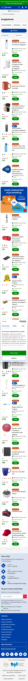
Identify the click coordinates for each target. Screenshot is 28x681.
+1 (2, 94)
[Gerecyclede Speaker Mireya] (6, 493)
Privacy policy (22, 675)
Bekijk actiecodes (17, 3)
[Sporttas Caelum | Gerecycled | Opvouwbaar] (6, 238)
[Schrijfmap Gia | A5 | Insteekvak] (6, 451)
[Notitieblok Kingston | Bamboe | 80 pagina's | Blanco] (6, 301)
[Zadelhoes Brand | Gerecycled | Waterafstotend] (6, 169)
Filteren (15, 31)
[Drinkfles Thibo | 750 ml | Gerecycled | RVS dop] (6, 147)
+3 (2, 156)
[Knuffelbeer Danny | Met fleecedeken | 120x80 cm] (6, 107)
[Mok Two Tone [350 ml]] (6, 471)
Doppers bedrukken (6, 632)
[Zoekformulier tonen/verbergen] (19, 7)
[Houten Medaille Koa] (6, 384)
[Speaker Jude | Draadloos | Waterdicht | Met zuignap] (6, 428)
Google (24, 602)
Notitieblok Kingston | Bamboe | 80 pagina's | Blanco (19, 302)
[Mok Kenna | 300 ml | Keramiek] (6, 85)
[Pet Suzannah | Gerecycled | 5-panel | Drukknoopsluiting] (6, 532)
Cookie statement (8, 679)
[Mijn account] (22, 7)
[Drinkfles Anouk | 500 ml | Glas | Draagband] (6, 44)
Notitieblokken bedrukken (8, 624)
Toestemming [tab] (5, 326)
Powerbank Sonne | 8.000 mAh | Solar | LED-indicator (18, 259)
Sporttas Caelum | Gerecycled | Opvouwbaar (18, 239)
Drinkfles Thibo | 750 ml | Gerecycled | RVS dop (18, 148)
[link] (5, 549)
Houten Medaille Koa (18, 385)
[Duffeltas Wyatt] (6, 513)
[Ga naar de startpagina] (7, 7)
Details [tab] (14, 326)
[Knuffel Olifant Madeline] (6, 218)
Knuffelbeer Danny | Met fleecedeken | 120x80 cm (18, 108)
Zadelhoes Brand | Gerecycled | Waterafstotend (17, 172)
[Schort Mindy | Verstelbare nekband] (6, 127)
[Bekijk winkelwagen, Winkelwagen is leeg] (26, 7)
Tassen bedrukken (6, 634)
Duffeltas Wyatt (17, 511)
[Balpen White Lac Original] (6, 404)
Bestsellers (4, 639)
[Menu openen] (2, 7)
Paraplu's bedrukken (6, 622)
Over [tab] (23, 326)
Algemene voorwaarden (8, 675)
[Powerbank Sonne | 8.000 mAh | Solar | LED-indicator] (6, 258)
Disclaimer (22, 679)
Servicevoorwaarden (16, 602)
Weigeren (14, 358)
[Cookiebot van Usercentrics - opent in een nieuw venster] (19, 322)
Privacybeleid (4, 602)
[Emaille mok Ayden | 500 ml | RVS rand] (6, 364)
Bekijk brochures (5, 637)
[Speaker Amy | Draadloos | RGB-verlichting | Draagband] (6, 64)
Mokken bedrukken (6, 619)
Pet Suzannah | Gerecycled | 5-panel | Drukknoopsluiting (19, 533)
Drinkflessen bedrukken (7, 629)
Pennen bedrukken (6, 627)
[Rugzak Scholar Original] (6, 278)
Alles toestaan (14, 353)
